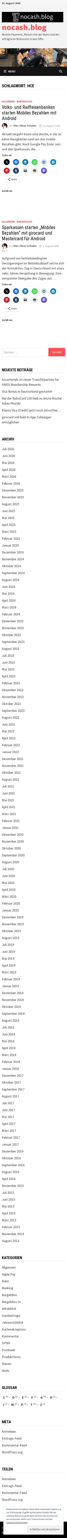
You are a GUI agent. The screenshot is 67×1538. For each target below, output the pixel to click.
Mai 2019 (8, 958)
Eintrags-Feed (12, 1438)
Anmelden (9, 1431)
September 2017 (13, 1089)
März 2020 (9, 896)
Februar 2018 (11, 1062)
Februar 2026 (11, 483)
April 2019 (8, 965)
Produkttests (11, 1357)
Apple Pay (8, 1274)
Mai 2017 (8, 1117)
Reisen (6, 1364)
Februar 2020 (11, 903)
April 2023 (8, 676)
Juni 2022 (8, 724)
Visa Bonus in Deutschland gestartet (27, 391)
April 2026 (8, 469)
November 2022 (13, 697)
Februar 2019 (11, 979)
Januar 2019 (10, 986)
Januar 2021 (10, 827)
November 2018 (13, 1000)
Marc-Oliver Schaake (25, 125)
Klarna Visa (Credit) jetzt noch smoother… (31, 410)
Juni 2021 (8, 793)
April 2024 (8, 600)
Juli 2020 (8, 869)
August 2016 (10, 1172)
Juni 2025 (8, 511)
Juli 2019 (8, 945)
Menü (11, 71)
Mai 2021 (8, 800)
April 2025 (8, 525)
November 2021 (13, 766)
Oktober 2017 (11, 1082)
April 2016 (8, 1179)
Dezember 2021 (12, 759)
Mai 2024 (8, 593)
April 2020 (8, 889)
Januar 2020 (10, 910)
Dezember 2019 (12, 917)
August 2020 (10, 862)
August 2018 (10, 1020)
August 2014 (10, 1241)
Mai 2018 (8, 1041)
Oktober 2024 (11, 566)
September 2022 (13, 710)
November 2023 (13, 628)
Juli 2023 (8, 655)
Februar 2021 (11, 821)
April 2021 (8, 807)
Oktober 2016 (11, 1158)
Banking (7, 1288)
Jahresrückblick (12, 1322)
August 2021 (10, 779)
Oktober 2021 (11, 772)
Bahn (5, 1281)
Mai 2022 (8, 731)
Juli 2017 (8, 1103)
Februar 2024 (11, 614)
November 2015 (13, 1186)
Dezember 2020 (12, 834)
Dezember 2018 (12, 993)
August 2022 (10, 717)
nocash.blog (24, 27)
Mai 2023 (8, 669)
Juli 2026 (8, 449)
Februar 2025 (11, 538)
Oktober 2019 (11, 931)
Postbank (8, 1350)
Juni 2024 (8, 586)
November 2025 (13, 497)
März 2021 (9, 814)
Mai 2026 (8, 463)
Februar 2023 (11, 683)
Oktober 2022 (11, 704)
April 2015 (8, 1213)
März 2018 (9, 1055)
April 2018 (8, 1048)
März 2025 (9, 531)
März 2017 (9, 1130)
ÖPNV (6, 1343)
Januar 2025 (10, 545)
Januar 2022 (10, 752)
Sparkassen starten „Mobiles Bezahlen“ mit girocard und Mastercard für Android (28, 233)
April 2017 (8, 1124)
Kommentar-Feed (14, 1445)
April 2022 (8, 738)
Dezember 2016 (12, 1151)
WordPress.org (12, 1452)
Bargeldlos (24, 101)
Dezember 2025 (12, 490)
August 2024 (10, 580)
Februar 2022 (11, 745)
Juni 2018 (8, 1034)
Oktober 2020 (11, 848)
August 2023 (10, 648)
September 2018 (13, 1013)
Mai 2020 (8, 883)
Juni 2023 (8, 662)
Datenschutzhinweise (16, 1522)
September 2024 (13, 573)
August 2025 (10, 504)
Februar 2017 (11, 1137)
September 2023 (13, 642)
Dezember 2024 (12, 552)
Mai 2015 (8, 1206)
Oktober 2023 (11, 635)
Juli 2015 (8, 1192)
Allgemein (8, 101)
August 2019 (10, 938)
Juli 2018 (8, 1027)
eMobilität (9, 1309)
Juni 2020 (8, 876)
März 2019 (9, 972)
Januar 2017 (10, 1144)
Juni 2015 (8, 1199)
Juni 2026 (8, 456)
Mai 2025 (8, 518)
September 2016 (13, 1165)
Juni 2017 (8, 1110)
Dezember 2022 (12, 690)
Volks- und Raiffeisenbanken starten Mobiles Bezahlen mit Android (29, 113)
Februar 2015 (11, 1227)
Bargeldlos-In (11, 1302)
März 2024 (9, 607)
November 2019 (13, 924)
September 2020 (13, 855)
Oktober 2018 (11, 1006)
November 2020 (13, 841)
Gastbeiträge (11, 1315)
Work (5, 1370)
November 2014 (13, 1234)
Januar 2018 (10, 1068)
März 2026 (9, 476)
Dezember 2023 (12, 621)
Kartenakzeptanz (14, 1329)
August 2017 (10, 1096)
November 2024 (13, 559)
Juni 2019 (8, 951)
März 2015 (9, 1220)
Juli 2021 (8, 786)
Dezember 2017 (12, 1075)
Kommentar (10, 1336)
